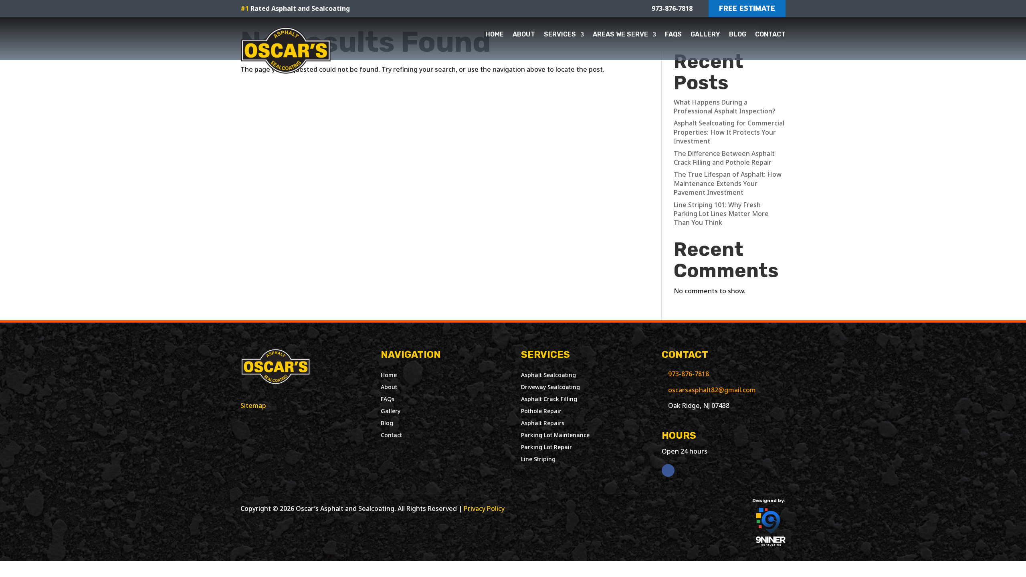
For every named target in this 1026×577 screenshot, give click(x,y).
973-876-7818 (688, 373)
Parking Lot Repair (546, 447)
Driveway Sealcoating (550, 387)
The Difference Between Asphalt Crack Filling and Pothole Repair (724, 158)
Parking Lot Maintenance (555, 435)
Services (560, 34)
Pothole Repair (541, 411)
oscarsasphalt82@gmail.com (712, 389)
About (524, 34)
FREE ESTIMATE (747, 8)
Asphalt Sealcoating (548, 375)
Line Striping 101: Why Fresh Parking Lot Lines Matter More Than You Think (721, 213)
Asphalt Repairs (542, 423)
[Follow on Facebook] (668, 470)
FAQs (673, 34)
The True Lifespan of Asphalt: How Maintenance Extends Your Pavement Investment (728, 183)
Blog (737, 34)
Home (494, 34)
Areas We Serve (620, 34)
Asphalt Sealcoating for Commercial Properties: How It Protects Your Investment (729, 132)
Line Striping (538, 459)
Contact (770, 34)
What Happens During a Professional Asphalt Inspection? (725, 106)
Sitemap (253, 405)
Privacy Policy (484, 508)
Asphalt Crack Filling (549, 399)
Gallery (705, 34)
